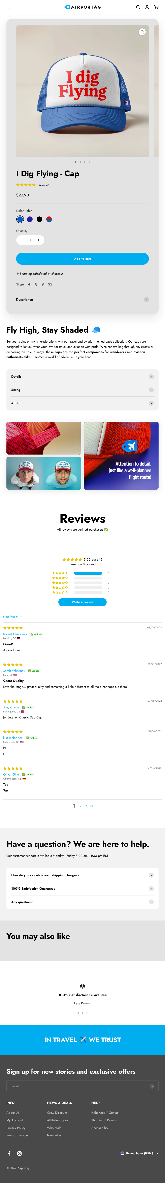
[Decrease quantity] (22, 240)
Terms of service (17, 1135)
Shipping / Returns (104, 1120)
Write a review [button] (83, 602)
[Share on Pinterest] (42, 284)
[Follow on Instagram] (19, 1153)
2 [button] (80, 806)
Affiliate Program (58, 1120)
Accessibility (99, 1128)
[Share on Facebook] (29, 284)
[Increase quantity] (38, 240)
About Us (12, 1112)
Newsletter (54, 1135)
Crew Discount (57, 1112)
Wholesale (54, 1128)
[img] (13, 628)
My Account (14, 1120)
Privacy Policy (15, 1128)
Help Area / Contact (105, 1112)
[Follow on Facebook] (9, 1153)
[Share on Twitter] (36, 284)
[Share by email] (49, 284)
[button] (26, 185)
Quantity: (22, 230)
